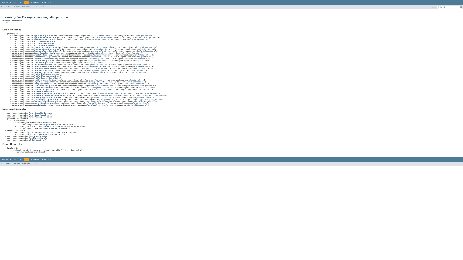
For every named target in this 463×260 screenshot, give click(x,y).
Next (8, 7)
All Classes (39, 7)
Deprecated (35, 2)
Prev (2, 7)
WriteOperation (150, 38)
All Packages (7, 23)
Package (13, 2)
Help (49, 2)
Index (43, 2)
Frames (17, 7)
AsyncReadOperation (100, 36)
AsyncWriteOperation (108, 38)
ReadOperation (142, 36)
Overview (4, 2)
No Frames (26, 7)
